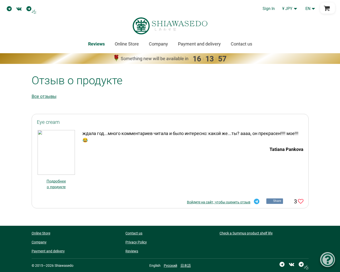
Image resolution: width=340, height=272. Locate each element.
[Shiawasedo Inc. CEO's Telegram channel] (31, 9)
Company (158, 43)
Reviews (131, 251)
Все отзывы (44, 96)
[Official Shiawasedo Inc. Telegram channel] (9, 9)
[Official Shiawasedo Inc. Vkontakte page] (19, 9)
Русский (170, 266)
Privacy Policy (136, 242)
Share (277, 201)
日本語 (185, 266)
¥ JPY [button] (287, 8)
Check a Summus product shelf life (246, 233)
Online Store (127, 43)
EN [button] (307, 8)
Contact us (241, 43)
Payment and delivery (199, 43)
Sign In (269, 8)
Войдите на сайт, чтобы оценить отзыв (218, 202)
